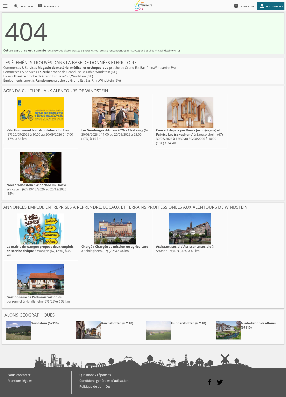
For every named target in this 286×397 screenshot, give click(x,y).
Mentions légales (20, 381)
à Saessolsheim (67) (189, 132)
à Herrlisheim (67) (34, 299)
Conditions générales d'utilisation (104, 381)
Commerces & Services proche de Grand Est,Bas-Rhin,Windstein (86, 67)
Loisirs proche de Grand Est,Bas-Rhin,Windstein (45, 76)
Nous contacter (19, 375)
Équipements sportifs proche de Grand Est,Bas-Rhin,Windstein (59, 80)
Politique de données (95, 386)
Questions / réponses (95, 375)
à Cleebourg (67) (115, 130)
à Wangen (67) (40, 248)
